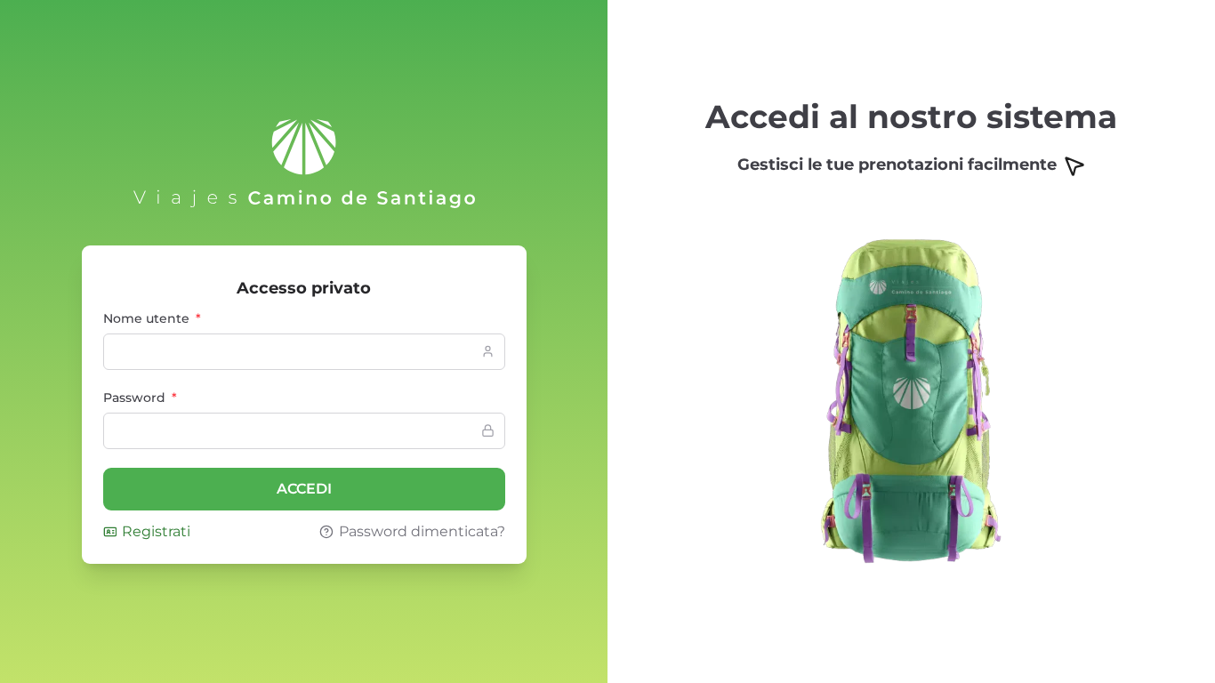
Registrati (156, 531)
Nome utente (152, 318)
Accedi (304, 488)
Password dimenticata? (422, 531)
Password (140, 397)
